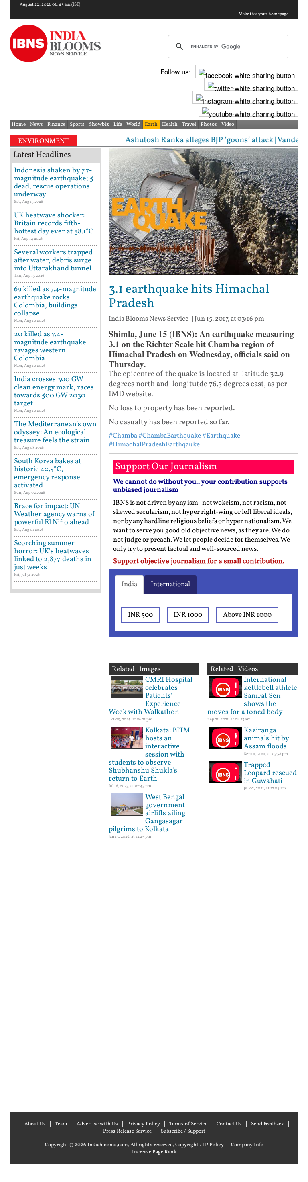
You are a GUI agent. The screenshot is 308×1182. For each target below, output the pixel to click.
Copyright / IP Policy (199, 1145)
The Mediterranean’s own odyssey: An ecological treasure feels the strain (55, 432)
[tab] (129, 584)
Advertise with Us (97, 1124)
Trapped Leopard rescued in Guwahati (270, 773)
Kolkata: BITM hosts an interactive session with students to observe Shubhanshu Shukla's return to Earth (149, 755)
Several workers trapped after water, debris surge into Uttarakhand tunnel (53, 260)
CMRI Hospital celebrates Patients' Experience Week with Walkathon (150, 696)
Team (61, 1124)
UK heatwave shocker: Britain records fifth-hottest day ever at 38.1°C (53, 224)
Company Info (247, 1145)
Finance (56, 124)
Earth (151, 124)
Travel (189, 124)
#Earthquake (221, 435)
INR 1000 (188, 615)
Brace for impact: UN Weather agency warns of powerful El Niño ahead (54, 514)
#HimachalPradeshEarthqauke (154, 444)
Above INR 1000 (247, 615)
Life (117, 124)
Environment (43, 141)
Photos (209, 124)
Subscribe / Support (183, 1131)
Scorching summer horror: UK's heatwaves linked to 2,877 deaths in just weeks (52, 555)
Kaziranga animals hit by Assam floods (266, 739)
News (36, 124)
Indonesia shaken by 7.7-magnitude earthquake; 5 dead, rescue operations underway (53, 183)
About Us (35, 1124)
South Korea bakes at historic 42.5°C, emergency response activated (47, 473)
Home (19, 124)
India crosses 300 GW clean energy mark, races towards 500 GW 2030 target (54, 391)
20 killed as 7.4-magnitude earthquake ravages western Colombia (50, 346)
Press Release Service (127, 1131)
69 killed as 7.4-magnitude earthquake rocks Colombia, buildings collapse (55, 301)
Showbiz (99, 124)
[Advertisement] (55, 851)
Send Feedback (267, 1124)
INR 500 (140, 615)
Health (170, 124)
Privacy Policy (143, 1124)
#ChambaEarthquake (169, 435)
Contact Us (229, 1124)
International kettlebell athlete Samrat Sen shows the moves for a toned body (252, 696)
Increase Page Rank (154, 1152)
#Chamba (123, 435)
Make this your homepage (263, 14)
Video (227, 124)
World (133, 124)
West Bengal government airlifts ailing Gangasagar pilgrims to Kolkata (147, 813)
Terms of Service (188, 1124)
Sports (77, 124)
